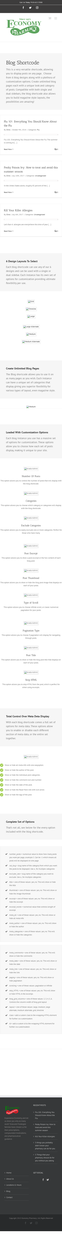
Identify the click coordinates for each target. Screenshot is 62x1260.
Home (8, 1172)
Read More (8, 149)
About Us (10, 1179)
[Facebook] (43, 1179)
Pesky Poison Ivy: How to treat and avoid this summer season (45, 1127)
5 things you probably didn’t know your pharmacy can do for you (45, 1145)
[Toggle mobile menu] (55, 18)
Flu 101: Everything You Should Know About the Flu (45, 1115)
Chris (8, 130)
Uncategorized (40, 176)
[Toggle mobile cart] (49, 18)
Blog (8, 1191)
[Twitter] (47, 1179)
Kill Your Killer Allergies (18, 210)
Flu (38, 130)
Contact (9, 1197)
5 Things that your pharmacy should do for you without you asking (44, 1157)
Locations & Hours (13, 1185)
